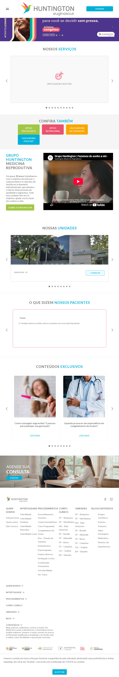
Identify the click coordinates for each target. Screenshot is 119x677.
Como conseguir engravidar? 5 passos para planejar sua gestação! (35, 424)
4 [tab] (55, 107)
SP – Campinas (65, 546)
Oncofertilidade (45, 570)
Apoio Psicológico (29, 129)
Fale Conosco (12, 526)
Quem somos (12, 522)
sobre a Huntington (20, 207)
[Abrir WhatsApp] (111, 669)
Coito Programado (46, 526)
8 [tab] (66, 107)
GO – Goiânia (65, 551)
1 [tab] (56, 35)
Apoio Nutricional (53, 129)
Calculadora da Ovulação (77, 129)
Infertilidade (25, 514)
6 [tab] (61, 107)
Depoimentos (104, 546)
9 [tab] (69, 107)
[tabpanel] (59, 79)
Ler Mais (35, 435)
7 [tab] (64, 107)
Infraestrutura (12, 518)
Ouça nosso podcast (29, 139)
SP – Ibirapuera (66, 518)
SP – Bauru (64, 542)
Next (112, 26)
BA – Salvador (65, 555)
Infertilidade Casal (28, 534)
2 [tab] (59, 35)
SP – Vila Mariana (66, 522)
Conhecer (95, 273)
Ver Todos (42, 574)
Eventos (102, 522)
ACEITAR (59, 672)
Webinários (103, 538)
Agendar (99, 9)
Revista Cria (103, 542)
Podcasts (102, 526)
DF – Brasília (64, 534)
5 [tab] (58, 107)
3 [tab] (62, 35)
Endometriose (44, 546)
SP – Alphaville (65, 538)
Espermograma (44, 550)
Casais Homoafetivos (47, 522)
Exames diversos (45, 554)
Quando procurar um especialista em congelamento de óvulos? (84, 424)
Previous (6, 26)
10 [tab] (72, 107)
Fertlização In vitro (46, 558)
